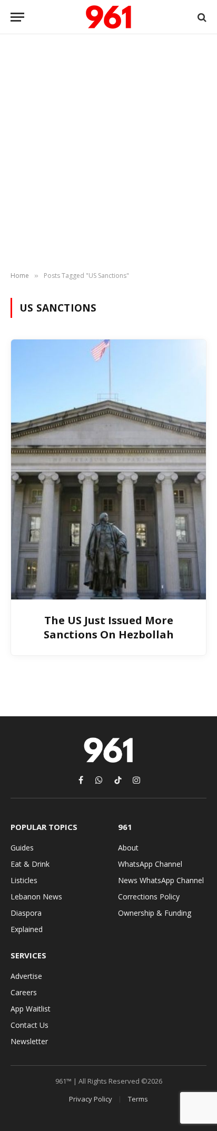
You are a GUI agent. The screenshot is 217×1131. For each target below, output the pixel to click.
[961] (108, 17)
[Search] (200, 17)
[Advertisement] (108, 153)
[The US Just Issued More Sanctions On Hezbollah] (108, 469)
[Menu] (17, 17)
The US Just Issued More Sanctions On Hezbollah (109, 627)
